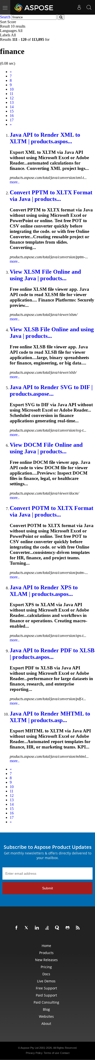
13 (12, 102)
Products (46, 952)
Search (5, 17)
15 (12, 111)
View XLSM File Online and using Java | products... (45, 275)
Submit (47, 888)
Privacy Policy (34, 1052)
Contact (64, 1052)
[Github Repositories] (68, 928)
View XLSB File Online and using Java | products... (52, 332)
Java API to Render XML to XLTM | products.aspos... (45, 138)
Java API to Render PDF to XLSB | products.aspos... (52, 653)
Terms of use (51, 1052)
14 (12, 107)
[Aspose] (34, 7)
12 (12, 98)
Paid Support (46, 995)
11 (11, 94)
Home (46, 945)
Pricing (46, 967)
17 (12, 120)
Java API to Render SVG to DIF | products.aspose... (51, 390)
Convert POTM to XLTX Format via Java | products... (51, 511)
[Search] (89, 7)
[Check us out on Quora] (58, 928)
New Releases (46, 959)
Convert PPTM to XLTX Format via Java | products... (51, 195)
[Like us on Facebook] (17, 928)
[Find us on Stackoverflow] (48, 928)
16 (12, 116)
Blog (46, 1009)
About (46, 1023)
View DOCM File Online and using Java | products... (46, 448)
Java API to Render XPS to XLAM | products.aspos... (44, 590)
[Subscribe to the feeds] (79, 928)
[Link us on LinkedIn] (38, 928)
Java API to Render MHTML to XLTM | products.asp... (50, 716)
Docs (46, 974)
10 (12, 89)
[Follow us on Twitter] (27, 928)
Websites (46, 1016)
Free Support (46, 988)
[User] (79, 7)
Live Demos (46, 981)
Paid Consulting (46, 1002)
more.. (14, 182)
